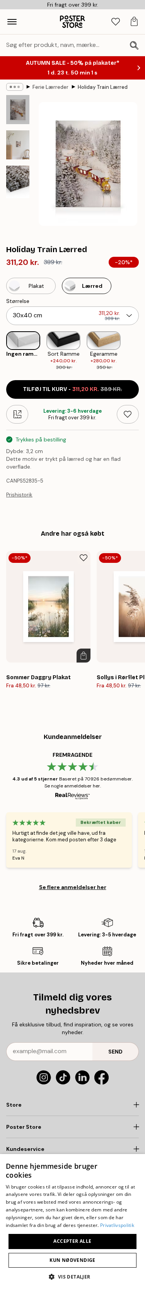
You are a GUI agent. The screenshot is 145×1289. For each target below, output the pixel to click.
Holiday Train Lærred (103, 87)
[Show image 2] (17, 144)
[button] (72, 1276)
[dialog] (72, 1221)
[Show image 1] (17, 109)
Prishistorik (19, 494)
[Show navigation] (12, 21)
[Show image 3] (17, 182)
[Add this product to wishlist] (128, 414)
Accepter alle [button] (72, 1241)
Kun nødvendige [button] (72, 1260)
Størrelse (17, 301)
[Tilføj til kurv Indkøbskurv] (83, 656)
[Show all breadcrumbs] (14, 87)
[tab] (115, 22)
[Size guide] (17, 414)
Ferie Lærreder (50, 87)
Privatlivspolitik (117, 1225)
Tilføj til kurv (72, 389)
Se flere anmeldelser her (72, 887)
